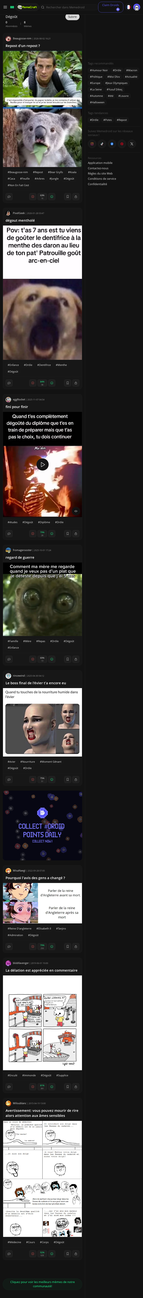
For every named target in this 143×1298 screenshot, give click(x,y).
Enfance (14, 365)
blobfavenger (21, 963)
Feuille (26, 178)
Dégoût (69, 178)
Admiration (16, 935)
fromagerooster (22, 550)
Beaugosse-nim (22, 38)
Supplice (63, 1075)
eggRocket (19, 399)
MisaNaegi (19, 870)
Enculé (13, 1075)
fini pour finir (17, 406)
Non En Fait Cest (19, 185)
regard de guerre (20, 557)
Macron (132, 70)
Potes (108, 120)
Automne (97, 96)
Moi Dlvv (114, 76)
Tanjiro (62, 928)
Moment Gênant (51, 761)
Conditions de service (102, 179)
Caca (12, 178)
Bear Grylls (56, 172)
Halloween (98, 102)
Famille (13, 641)
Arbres (40, 178)
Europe (96, 83)
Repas (41, 641)
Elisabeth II (44, 928)
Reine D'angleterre (20, 928)
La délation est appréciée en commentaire (42, 970)
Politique (97, 76)
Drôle (29, 365)
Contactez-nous (98, 168)
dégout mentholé (20, 220)
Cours (31, 1242)
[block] (75, 196)
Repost (39, 172)
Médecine (15, 1242)
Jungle (55, 178)
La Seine (97, 89)
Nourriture (28, 761)
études (13, 522)
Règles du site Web (100, 173)
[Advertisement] (114, 35)
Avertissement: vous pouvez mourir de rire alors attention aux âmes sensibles (42, 1113)
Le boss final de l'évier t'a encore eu (36, 683)
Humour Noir (100, 70)
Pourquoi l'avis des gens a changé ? (35, 877)
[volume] (76, 511)
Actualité (132, 76)
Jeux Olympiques (117, 83)
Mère (28, 641)
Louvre (124, 96)
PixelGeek (19, 213)
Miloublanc (19, 1103)
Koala (73, 172)
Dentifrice (45, 365)
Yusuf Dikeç (115, 89)
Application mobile (100, 163)
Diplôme (45, 522)
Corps (45, 1242)
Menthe (62, 365)
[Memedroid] (11, 7)
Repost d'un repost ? (23, 45)
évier (12, 761)
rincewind (19, 675)
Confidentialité (97, 184)
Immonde (30, 1075)
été (111, 96)
